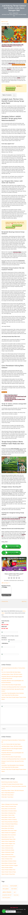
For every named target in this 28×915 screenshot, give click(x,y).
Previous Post (4, 601)
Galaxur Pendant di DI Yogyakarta (8, 832)
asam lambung (5, 885)
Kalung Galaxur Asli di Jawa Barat (8, 834)
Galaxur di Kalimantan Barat (7, 848)
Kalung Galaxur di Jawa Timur (7, 837)
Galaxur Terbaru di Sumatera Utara (8, 806)
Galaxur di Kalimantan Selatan (7, 850)
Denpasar (9, 69)
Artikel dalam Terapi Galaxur (7, 797)
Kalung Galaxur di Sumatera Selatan (9, 810)
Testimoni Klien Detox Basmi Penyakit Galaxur (11, 684)
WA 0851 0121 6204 (10, 87)
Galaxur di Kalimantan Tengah (7, 852)
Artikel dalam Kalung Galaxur (7, 794)
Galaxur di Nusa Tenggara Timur (8, 843)
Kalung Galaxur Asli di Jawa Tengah (9, 830)
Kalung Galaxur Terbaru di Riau (7, 815)
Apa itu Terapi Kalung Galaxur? (7, 792)
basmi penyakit (13, 885)
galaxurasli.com (11, 63)
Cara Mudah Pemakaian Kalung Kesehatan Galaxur (12, 784)
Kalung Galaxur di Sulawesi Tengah (8, 863)
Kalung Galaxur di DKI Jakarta (7, 826)
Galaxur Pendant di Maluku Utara (8, 869)
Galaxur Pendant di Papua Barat (8, 874)
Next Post (24, 601)
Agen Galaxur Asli (14, 907)
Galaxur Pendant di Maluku (7, 867)
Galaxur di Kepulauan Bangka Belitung (9, 824)
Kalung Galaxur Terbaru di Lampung (9, 819)
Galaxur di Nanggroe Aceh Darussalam (9, 804)
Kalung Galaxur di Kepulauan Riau (8, 813)
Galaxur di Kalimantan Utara (7, 854)
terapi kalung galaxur (6, 897)
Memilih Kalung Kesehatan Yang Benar (9, 782)
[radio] (9, 578)
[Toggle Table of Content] (13, 95)
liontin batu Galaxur (17, 252)
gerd (15, 892)
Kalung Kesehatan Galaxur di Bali (8, 839)
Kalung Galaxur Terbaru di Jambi (8, 817)
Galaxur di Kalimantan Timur (7, 845)
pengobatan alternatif (6, 894)
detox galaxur (6, 888)
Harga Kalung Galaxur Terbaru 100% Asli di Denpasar (12, 790)
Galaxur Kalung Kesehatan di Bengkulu (9, 821)
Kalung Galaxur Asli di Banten (7, 828)
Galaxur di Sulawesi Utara (6, 858)
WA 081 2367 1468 (10, 89)
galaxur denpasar (7, 892)
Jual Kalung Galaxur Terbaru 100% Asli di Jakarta (11, 674)
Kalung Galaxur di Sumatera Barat (8, 808)
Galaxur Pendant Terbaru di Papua (8, 872)
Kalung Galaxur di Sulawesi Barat (8, 856)
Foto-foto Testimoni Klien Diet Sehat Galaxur (11, 672)
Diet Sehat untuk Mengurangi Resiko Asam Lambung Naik (13, 687)
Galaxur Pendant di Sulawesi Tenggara (9, 865)
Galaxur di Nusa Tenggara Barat (8, 841)
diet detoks (14, 888)
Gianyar (18, 77)
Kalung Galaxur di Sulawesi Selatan (8, 861)
